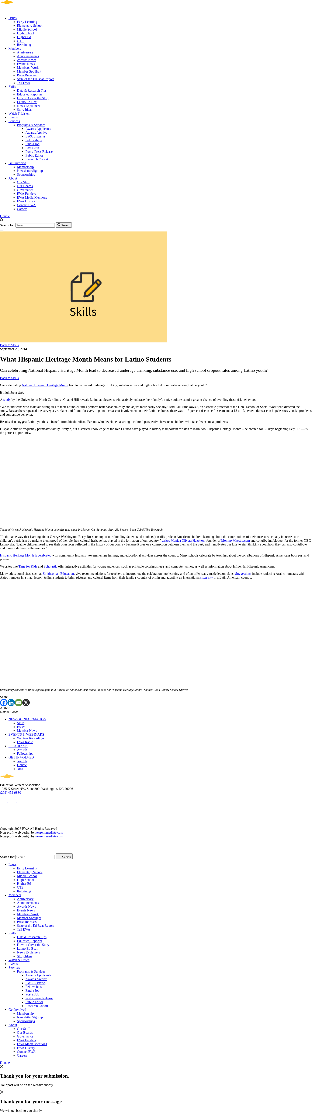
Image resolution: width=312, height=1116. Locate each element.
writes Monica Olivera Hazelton (183, 540)
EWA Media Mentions (32, 197)
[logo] (19, 11)
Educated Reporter (29, 94)
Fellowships (33, 140)
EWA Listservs (35, 136)
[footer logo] (19, 781)
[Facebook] (3, 702)
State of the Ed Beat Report (35, 79)
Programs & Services (31, 125)
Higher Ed (24, 37)
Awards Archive (36, 132)
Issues (12, 18)
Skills (12, 86)
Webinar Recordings (30, 738)
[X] (26, 702)
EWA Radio (25, 742)
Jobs (20, 769)
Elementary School (29, 25)
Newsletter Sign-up (30, 170)
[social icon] (4, 801)
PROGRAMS (18, 746)
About (12, 178)
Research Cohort (36, 159)
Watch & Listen (19, 113)
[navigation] (1, 230)
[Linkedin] (11, 702)
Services (14, 121)
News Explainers (28, 106)
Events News (26, 64)
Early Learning (27, 22)
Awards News (26, 60)
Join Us (22, 761)
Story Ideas (24, 109)
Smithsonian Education (58, 573)
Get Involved (17, 163)
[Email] (18, 702)
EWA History (26, 201)
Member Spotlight (29, 71)
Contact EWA (26, 205)
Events (13, 117)
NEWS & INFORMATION (27, 719)
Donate (5, 216)
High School (25, 33)
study (7, 399)
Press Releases (27, 75)
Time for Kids (27, 566)
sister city (206, 577)
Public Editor (34, 155)
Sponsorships (26, 174)
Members (14, 48)
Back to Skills (9, 345)
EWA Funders (26, 193)
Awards (22, 749)
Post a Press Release (39, 151)
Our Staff (23, 182)
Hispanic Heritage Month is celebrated (25, 555)
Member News (27, 730)
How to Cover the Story (33, 98)
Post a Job (32, 148)
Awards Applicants (38, 128)
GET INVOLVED (21, 757)
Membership (25, 167)
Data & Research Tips (31, 90)
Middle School (27, 29)
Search (65, 225)
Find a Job (32, 144)
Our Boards (25, 186)
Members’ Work (28, 67)
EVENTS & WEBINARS (26, 734)
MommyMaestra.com (235, 540)
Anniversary (25, 52)
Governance (25, 190)
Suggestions (243, 573)
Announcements (28, 56)
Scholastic (50, 566)
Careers (22, 209)
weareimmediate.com (49, 832)
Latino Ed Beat (27, 102)
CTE (20, 41)
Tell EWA (23, 83)
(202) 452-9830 (10, 792)
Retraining (24, 44)
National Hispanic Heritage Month (45, 385)
